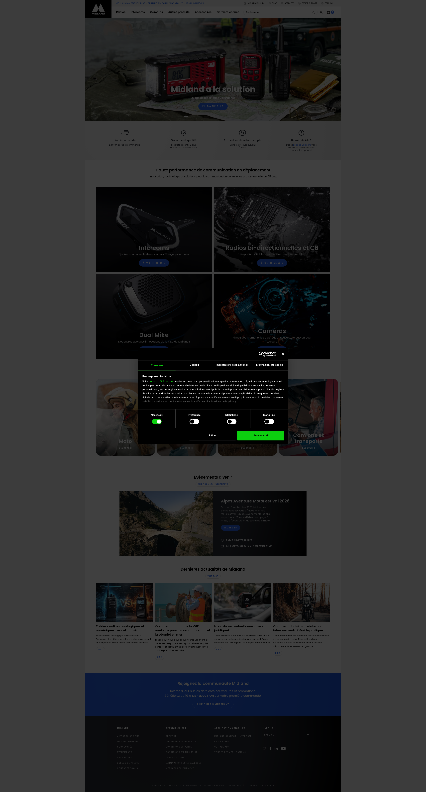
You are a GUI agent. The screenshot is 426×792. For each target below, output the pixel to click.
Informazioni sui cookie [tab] (269, 364)
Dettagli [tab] (194, 364)
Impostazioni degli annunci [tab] (232, 364)
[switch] (194, 421)
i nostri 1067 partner (161, 381)
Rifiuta (212, 435)
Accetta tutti (260, 435)
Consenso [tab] (157, 365)
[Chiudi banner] (283, 354)
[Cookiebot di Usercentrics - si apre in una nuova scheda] (261, 354)
